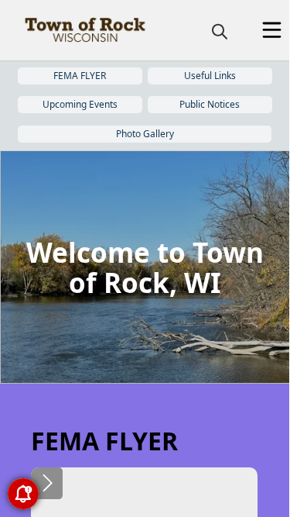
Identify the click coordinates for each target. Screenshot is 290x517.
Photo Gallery (145, 133)
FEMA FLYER (79, 75)
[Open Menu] (271, 29)
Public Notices (209, 104)
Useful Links (210, 75)
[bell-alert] (23, 493)
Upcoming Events (80, 104)
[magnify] (219, 31)
